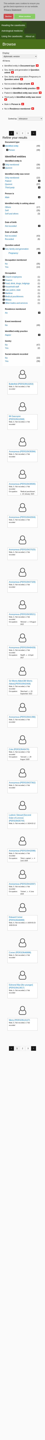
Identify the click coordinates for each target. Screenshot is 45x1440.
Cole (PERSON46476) (19, 749)
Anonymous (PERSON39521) (22, 614)
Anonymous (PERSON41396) (22, 717)
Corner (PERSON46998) (20, 952)
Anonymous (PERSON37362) (22, 783)
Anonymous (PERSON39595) (22, 484)
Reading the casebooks (13, 25)
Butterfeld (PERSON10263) (21, 384)
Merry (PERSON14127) (19, 1020)
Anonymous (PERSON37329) (22, 582)
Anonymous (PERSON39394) (22, 451)
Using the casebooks (12, 36)
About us (30, 36)
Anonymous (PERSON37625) (22, 549)
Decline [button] (8, 16)
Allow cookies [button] (25, 16)
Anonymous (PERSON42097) (22, 884)
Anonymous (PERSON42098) (22, 851)
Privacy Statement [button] (12, 10)
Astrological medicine (12, 31)
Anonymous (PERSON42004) (22, 517)
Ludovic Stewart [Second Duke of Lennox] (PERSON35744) (20, 818)
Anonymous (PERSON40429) (22, 647)
